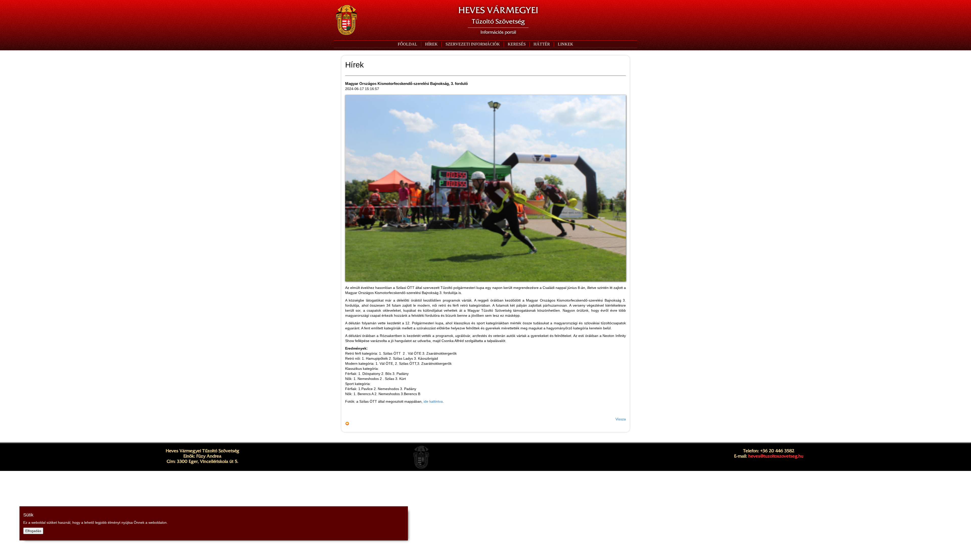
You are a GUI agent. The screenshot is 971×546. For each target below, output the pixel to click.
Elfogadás (33, 531)
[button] (473, 44)
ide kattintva (433, 401)
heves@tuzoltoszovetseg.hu (775, 456)
